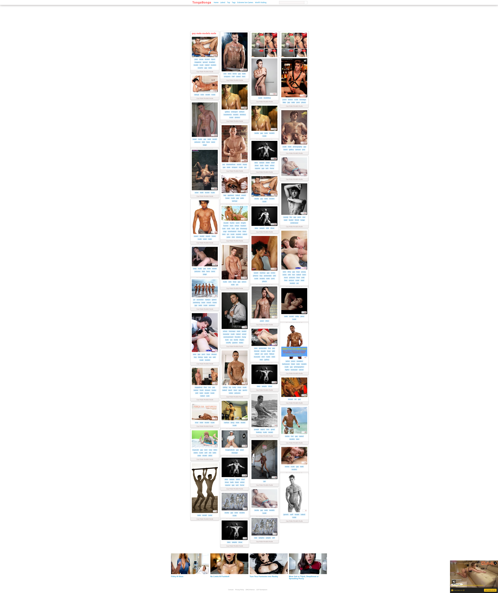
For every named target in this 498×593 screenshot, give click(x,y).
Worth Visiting (260, 2)
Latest (222, 2)
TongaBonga (201, 2)
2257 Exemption (261, 589)
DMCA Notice (250, 589)
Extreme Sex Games (245, 2)
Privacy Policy (239, 589)
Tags (234, 2)
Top (228, 2)
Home (216, 2)
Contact (231, 589)
